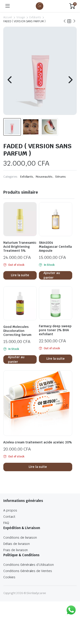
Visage (20, 17)
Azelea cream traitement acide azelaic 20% (37, 442)
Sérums (60, 177)
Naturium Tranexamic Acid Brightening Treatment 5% (19, 247)
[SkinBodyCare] (39, 6)
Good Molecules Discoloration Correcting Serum (17, 331)
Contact (9, 517)
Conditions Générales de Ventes (27, 571)
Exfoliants (35, 17)
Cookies (9, 577)
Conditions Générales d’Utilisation (28, 565)
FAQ (6, 523)
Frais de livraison (15, 550)
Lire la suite (20, 275)
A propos (10, 510)
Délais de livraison (16, 544)
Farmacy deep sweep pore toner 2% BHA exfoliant (55, 330)
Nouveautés (44, 177)
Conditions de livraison (20, 538)
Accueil (7, 17)
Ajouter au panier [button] (52, 275)
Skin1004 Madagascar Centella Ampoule (55, 247)
